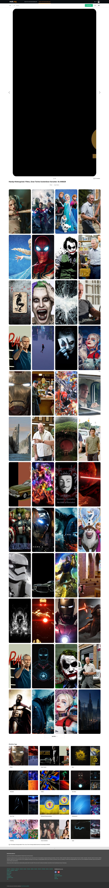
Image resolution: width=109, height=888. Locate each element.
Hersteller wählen (57, 874)
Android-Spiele (9, 871)
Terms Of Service (24, 886)
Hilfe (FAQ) (56, 878)
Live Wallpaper (9, 876)
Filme (51, 184)
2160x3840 (12, 870)
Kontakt (55, 877)
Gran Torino (56, 184)
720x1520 (16, 870)
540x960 (8, 870)
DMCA (28, 886)
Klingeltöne (8, 874)
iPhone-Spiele (9, 873)
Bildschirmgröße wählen (58, 875)
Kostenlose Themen (10, 877)
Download (89, 5)
